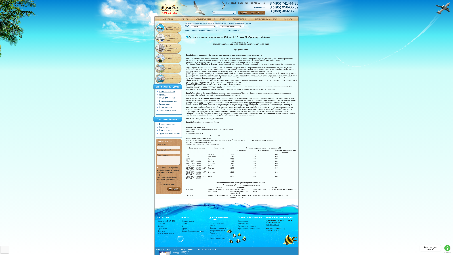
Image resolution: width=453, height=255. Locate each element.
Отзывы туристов (203, 19)
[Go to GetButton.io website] (447, 252)
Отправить (174, 189)
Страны (168, 58)
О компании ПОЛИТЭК (166, 221)
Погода (222, 19)
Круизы (162, 95)
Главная (188, 24)
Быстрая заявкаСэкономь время (172, 28)
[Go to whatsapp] (447, 248)
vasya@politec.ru (272, 225)
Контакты (288, 19)
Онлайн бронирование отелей (171, 48)
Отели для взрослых (168, 98)
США (187, 26)
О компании (168, 19)
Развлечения (164, 104)
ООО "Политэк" (172, 249)
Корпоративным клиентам (265, 19)
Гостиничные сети (167, 92)
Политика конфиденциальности (165, 232)
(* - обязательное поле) (166, 184)
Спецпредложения (198, 30)
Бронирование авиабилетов (249, 229)
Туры (217, 30)
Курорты (169, 78)
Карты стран (164, 127)
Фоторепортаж (233, 30)
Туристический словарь (169, 133)
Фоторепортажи (239, 19)
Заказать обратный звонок (251, 13)
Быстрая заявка (188, 221)
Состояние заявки (167, 124)
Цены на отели (165, 107)
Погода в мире (165, 130)
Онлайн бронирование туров (171, 38)
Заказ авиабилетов (167, 110)
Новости (184, 19)
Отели (168, 68)
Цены (187, 30)
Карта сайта (162, 229)
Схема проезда (258, 7)
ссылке (159, 182)
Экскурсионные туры (199, 24)
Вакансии (161, 223)
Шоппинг (210, 30)
